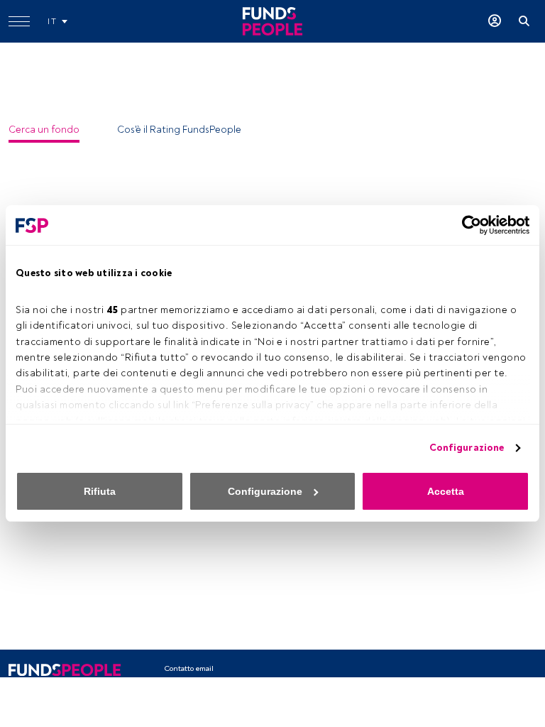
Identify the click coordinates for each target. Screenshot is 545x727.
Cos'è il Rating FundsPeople (179, 130)
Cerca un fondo (44, 130)
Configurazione (466, 448)
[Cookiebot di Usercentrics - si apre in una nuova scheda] (467, 225)
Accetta (445, 491)
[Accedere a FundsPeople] (494, 21)
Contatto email (189, 668)
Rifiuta (100, 491)
